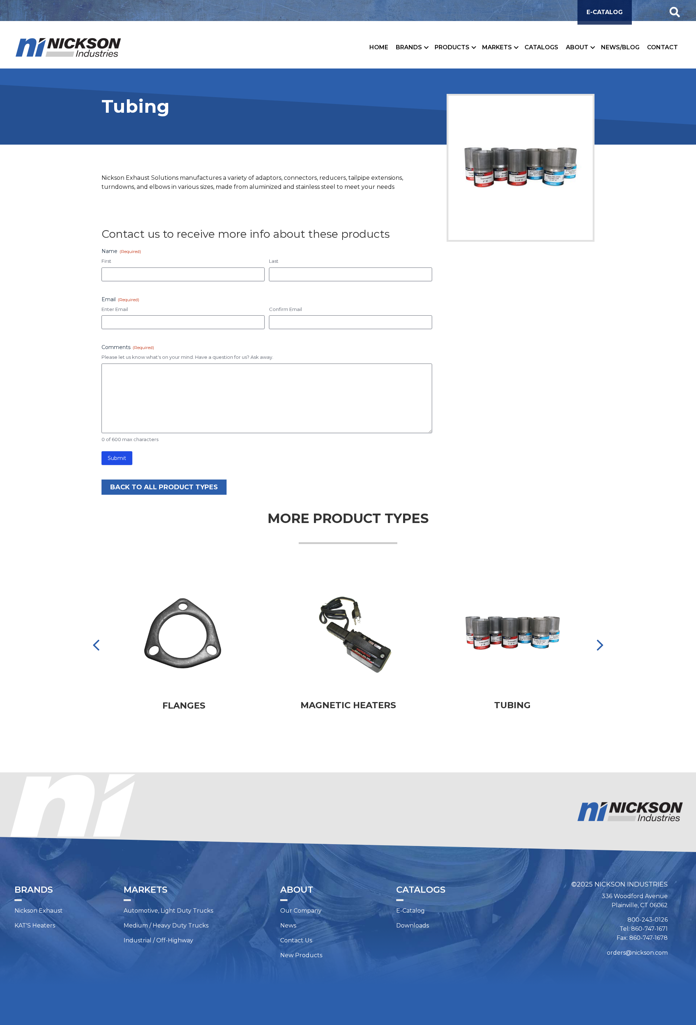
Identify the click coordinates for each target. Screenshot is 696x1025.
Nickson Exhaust (38, 910)
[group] (184, 651)
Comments (128, 347)
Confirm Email (285, 309)
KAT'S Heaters (34, 925)
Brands (409, 47)
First (106, 261)
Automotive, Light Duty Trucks (168, 910)
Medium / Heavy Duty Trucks (166, 925)
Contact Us (296, 940)
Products (452, 47)
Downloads (412, 925)
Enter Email (115, 309)
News (288, 925)
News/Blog (620, 47)
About (577, 47)
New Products (301, 955)
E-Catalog (410, 910)
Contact (662, 47)
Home (378, 47)
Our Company (301, 910)
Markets (497, 47)
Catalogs (541, 47)
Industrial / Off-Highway (158, 940)
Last (273, 261)
